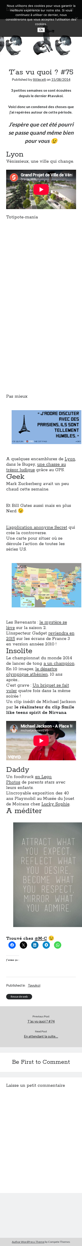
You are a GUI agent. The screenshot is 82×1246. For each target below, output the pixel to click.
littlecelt (39, 79)
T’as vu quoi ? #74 (41, 1021)
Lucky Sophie (55, 804)
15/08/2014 (60, 79)
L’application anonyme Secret (36, 527)
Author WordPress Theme (28, 1241)
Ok (41, 30)
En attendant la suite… (41, 1036)
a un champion (59, 663)
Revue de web (19, 996)
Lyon (70, 459)
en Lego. (43, 777)
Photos (13, 782)
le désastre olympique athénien (31, 671)
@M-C (41, 938)
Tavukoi (34, 985)
